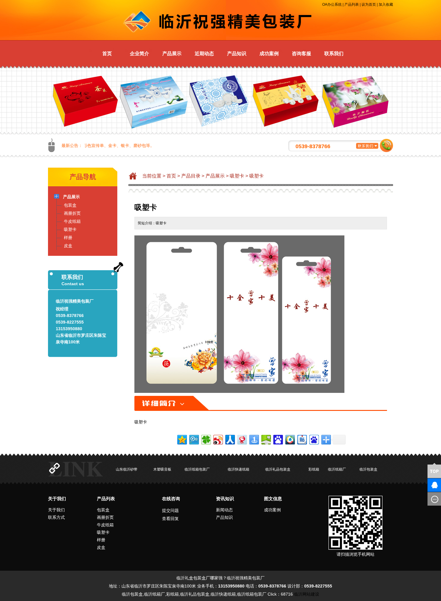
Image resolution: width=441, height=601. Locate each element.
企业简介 (139, 53)
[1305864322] (424, 485)
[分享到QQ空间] (181, 438)
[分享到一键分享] (253, 438)
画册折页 (105, 517)
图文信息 (273, 498)
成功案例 (269, 53)
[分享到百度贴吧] (301, 438)
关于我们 (57, 498)
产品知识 (236, 53)
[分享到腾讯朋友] (205, 438)
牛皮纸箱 (105, 524)
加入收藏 (386, 4)
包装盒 (103, 509)
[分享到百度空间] (265, 438)
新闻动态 (224, 509)
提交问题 (170, 510)
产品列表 (351, 4)
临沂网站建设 (306, 594)
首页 (107, 53)
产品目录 (190, 175)
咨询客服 (301, 53)
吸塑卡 (237, 175)
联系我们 (334, 53)
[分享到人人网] (229, 438)
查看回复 (170, 518)
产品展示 (172, 53)
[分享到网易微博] (241, 438)
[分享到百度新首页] (313, 438)
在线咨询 (171, 498)
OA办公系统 (332, 4)
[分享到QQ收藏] (289, 438)
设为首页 (369, 4)
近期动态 (204, 53)
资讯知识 (225, 498)
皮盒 (101, 547)
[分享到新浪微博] (217, 438)
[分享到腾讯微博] (193, 438)
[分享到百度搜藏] (277, 438)
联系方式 (56, 517)
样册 (101, 539)
